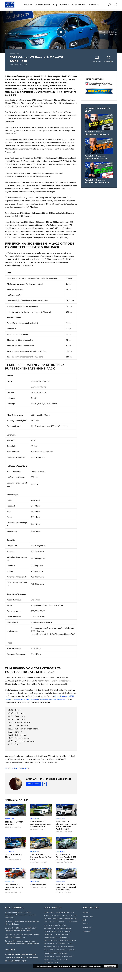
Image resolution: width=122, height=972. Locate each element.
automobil (52, 916)
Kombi (69, 944)
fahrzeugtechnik (50, 941)
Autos (46, 922)
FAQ (55, 5)
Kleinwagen (24, 768)
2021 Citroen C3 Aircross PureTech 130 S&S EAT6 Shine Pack (66, 856)
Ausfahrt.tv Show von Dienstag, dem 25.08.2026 (97, 133)
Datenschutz (78, 5)
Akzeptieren (110, 966)
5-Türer (8, 768)
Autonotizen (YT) (69, 919)
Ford (61, 941)
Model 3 (63, 950)
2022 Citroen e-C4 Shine (13, 855)
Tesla (65, 959)
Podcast (28, 5)
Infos (52, 944)
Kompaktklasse (50, 947)
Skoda (46, 959)
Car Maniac (53, 925)
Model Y (47, 953)
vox (56, 962)
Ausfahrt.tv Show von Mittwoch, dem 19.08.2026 (97, 181)
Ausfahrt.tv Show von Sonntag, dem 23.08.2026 (96, 157)
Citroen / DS (14, 54)
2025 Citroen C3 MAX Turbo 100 (14, 823)
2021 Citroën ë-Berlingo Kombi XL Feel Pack (40, 856)
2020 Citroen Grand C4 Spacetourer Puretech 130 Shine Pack (66, 887)
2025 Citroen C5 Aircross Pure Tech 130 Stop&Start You (40, 824)
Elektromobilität (50, 937)
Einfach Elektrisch (51, 931)
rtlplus (65, 956)
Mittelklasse (54, 950)
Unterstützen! (43, 5)
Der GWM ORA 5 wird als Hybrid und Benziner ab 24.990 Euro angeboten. (22, 935)
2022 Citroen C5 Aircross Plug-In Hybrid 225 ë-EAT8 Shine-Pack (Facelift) (66, 825)
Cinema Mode (108, 61)
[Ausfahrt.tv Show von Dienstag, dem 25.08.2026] (99, 122)
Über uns (64, 5)
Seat (70, 956)
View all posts (33, 784)
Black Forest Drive (57, 922)
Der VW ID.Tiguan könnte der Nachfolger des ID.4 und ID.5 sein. (22, 922)
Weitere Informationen (94, 966)
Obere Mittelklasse (58, 953)
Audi (52, 913)
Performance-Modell (52, 956)
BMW (45, 925)
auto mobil (62, 916)
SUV (59, 959)
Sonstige (53, 959)
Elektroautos (65, 931)
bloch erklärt (71, 922)
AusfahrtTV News (62, 913)
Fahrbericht (63, 937)
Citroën (15, 768)
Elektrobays (48, 934)
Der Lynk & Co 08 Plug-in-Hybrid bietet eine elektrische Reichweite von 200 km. (21, 929)
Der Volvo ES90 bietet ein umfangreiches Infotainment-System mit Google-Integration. (22, 942)
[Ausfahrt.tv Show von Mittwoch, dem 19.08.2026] (99, 170)
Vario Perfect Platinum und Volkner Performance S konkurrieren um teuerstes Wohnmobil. (20, 914)
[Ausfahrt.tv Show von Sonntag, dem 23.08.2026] (99, 146)
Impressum (93, 5)
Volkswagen (48, 962)
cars (61, 925)
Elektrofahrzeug (61, 934)
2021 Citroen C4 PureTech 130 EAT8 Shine (14, 887)
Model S (71, 950)
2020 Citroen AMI (38, 885)
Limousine (61, 947)
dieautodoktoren (64, 928)
